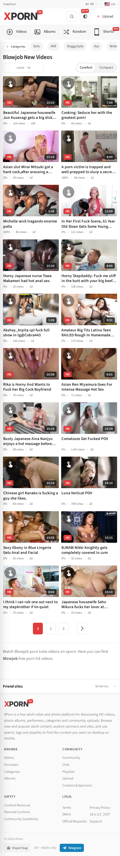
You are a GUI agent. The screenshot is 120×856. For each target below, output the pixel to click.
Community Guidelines (21, 819)
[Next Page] (82, 628)
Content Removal (17, 805)
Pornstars (11, 764)
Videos (9, 757)
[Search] (71, 16)
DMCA (66, 814)
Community (71, 757)
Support (96, 821)
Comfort (86, 67)
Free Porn (9, 4)
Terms (66, 807)
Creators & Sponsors (77, 785)
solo (36, 46)
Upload (67, 778)
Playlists (68, 771)
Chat (65, 764)
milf (53, 46)
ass (96, 46)
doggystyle (75, 46)
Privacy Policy (100, 807)
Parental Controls (17, 812)
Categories (18, 46)
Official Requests (74, 821)
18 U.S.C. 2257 (100, 814)
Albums (9, 778)
